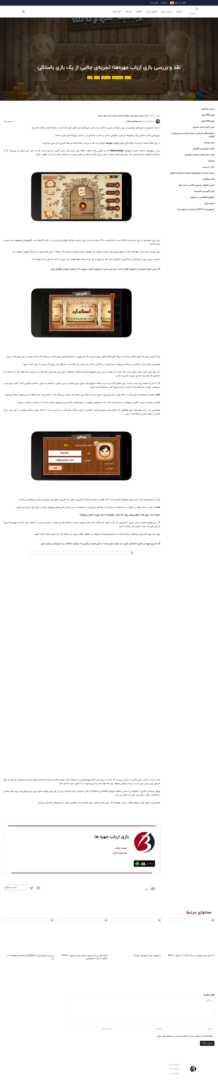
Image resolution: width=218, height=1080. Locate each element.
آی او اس (117, 11)
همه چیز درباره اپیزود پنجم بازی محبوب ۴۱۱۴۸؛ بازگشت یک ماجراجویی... (84, 957)
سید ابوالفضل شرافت (133, 121)
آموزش (139, 11)
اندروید (128, 11)
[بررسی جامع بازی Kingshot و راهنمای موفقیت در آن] (29, 935)
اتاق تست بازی (180, 2)
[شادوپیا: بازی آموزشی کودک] (136, 935)
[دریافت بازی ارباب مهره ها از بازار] (144, 863)
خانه (158, 115)
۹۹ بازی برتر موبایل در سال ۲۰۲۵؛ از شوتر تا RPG (191, 955)
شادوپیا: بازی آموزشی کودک (147, 955)
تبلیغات (164, 2)
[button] (23, 11)
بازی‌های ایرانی (117, 77)
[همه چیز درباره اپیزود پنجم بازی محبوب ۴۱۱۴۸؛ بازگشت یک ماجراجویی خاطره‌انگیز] (82, 935)
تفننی (90, 77)
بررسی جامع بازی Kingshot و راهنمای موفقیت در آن (30, 957)
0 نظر (147, 889)
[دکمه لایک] (158, 887)
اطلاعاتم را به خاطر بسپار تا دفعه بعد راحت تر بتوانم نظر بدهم (184, 1036)
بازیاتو (179, 11)
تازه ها (97, 77)
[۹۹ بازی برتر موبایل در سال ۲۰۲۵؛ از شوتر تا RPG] (189, 935)
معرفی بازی (152, 11)
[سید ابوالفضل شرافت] (158, 121)
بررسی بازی (166, 11)
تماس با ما (154, 2)
